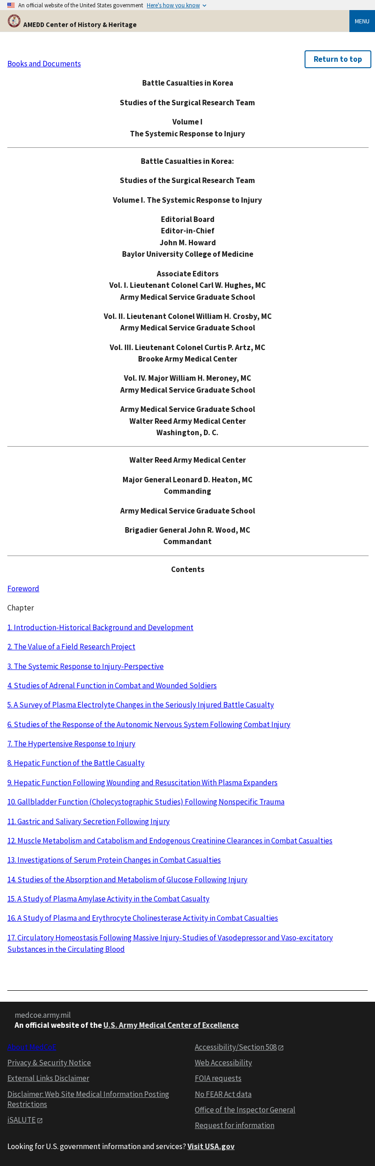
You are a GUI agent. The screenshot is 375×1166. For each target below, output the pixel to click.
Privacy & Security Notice (49, 1063)
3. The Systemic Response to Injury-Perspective (85, 666)
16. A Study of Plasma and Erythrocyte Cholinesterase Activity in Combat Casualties (142, 918)
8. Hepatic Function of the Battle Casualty (76, 763)
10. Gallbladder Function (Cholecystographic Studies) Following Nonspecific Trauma (145, 802)
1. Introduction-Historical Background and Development (100, 627)
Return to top (338, 59)
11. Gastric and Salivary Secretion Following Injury (88, 821)
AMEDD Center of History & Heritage (80, 24)
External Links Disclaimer (48, 1078)
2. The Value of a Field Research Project (71, 647)
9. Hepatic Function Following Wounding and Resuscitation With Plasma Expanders (142, 782)
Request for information (234, 1125)
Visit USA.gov (211, 1146)
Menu (362, 21)
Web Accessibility (223, 1063)
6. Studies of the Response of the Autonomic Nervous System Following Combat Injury (148, 724)
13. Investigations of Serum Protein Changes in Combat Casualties (114, 860)
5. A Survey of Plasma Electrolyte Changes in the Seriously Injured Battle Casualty (140, 705)
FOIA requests (218, 1078)
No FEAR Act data (223, 1094)
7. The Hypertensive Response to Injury (71, 744)
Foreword (23, 588)
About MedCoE (31, 1047)
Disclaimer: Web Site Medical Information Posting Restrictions (88, 1099)
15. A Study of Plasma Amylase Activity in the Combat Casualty (108, 899)
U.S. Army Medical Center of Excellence (171, 1025)
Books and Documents (44, 64)
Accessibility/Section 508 (236, 1047)
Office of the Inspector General (245, 1110)
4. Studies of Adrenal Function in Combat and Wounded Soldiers (112, 685)
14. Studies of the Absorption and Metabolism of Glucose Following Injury (127, 879)
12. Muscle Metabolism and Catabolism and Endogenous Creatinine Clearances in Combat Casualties (169, 841)
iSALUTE (21, 1120)
